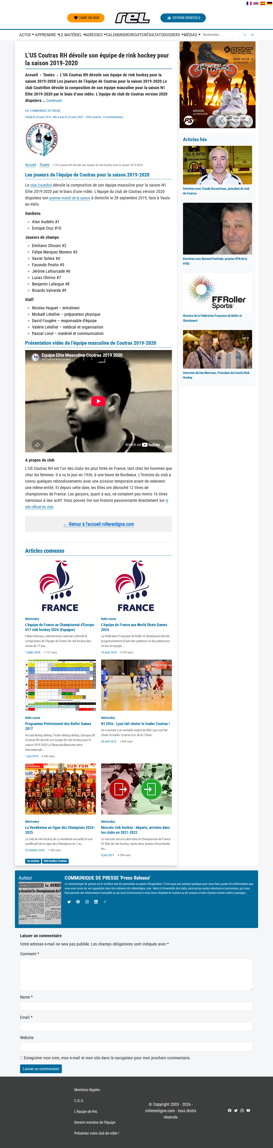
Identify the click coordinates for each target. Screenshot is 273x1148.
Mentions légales (87, 1089)
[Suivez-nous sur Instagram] (242, 1110)
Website (26, 1037)
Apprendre (45, 34)
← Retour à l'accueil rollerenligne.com (98, 524)
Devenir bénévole (186, 18)
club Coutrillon (41, 185)
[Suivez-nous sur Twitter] (236, 1110)
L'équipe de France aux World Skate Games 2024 (134, 627)
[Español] (262, 3)
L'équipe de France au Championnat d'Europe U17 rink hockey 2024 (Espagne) (59, 627)
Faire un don (89, 18)
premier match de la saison (69, 198)
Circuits (135, 34)
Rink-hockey (32, 619)
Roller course (108, 619)
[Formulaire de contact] (252, 35)
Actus (25, 34)
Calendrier (116, 34)
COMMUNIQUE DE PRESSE (45, 110)
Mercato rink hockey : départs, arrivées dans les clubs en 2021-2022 (135, 830)
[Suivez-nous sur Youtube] (248, 1110)
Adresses (94, 34)
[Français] (249, 3)
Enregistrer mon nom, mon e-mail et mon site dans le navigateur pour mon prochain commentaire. (107, 1057)
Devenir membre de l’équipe (94, 1122)
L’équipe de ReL (86, 1111)
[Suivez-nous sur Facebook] (229, 1110)
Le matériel (70, 34)
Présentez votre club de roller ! (96, 1133)
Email (26, 1017)
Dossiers (171, 34)
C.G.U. (79, 1100)
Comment (29, 953)
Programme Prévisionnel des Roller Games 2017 (58, 726)
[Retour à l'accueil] (132, 18)
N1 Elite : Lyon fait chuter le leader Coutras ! (135, 723)
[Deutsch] (269, 3)
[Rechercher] (245, 35)
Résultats (152, 34)
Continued (54, 100)
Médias (190, 34)
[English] (255, 3)
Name (26, 997)
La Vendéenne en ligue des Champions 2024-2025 (60, 830)
